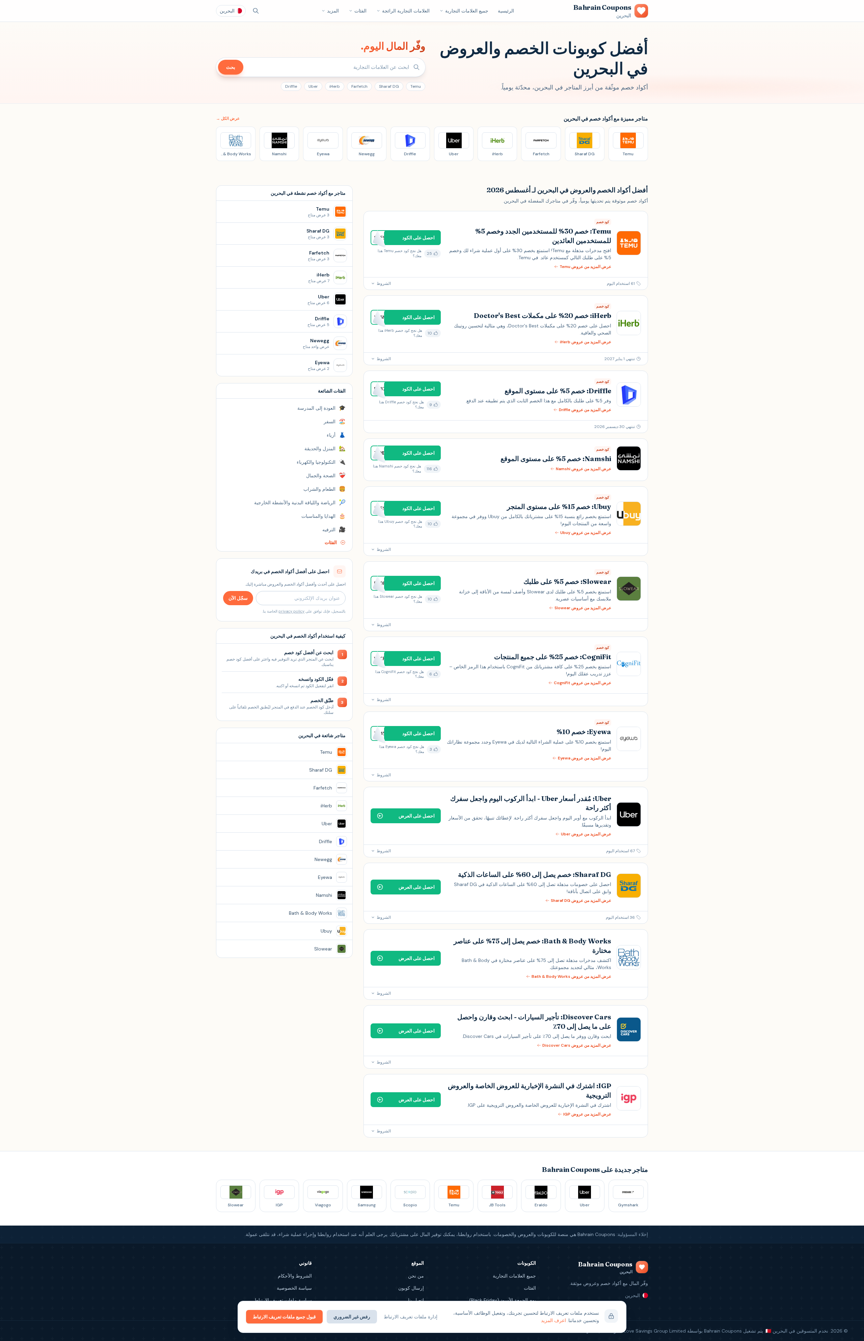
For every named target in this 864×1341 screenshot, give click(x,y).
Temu (415, 86)
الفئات (360, 11)
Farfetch (359, 86)
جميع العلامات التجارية (466, 11)
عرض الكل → (228, 118)
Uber (313, 86)
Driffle (291, 86)
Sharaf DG (389, 86)
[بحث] (256, 11)
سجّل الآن (238, 598)
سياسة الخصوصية (294, 1288)
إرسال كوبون (411, 1288)
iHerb (334, 86)
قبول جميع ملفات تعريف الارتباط (284, 1317)
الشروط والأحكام (295, 1276)
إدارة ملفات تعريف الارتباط (410, 1317)
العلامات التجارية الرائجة (406, 11)
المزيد (333, 11)
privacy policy (291, 611)
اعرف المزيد (553, 1320)
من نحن (416, 1276)
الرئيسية (506, 11)
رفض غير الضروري (351, 1317)
